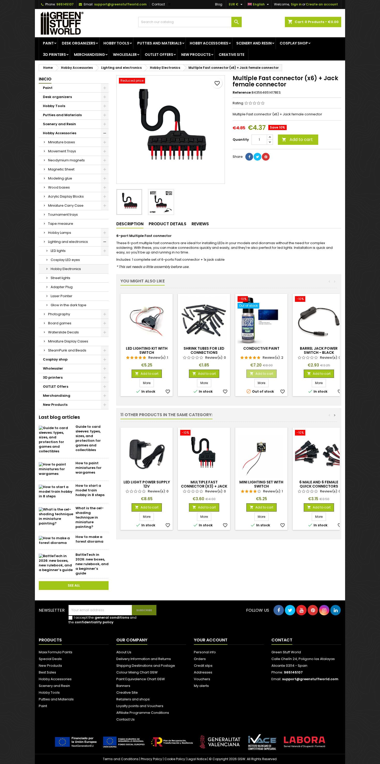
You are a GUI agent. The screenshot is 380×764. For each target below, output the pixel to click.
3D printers (54, 54)
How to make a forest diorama (89, 539)
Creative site (231, 54)
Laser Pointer (61, 296)
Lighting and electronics (68, 241)
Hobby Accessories (209, 43)
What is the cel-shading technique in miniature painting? (89, 517)
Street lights (60, 277)
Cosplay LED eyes (65, 259)
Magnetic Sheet (61, 169)
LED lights (58, 250)
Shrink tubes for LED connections (204, 350)
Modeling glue (60, 178)
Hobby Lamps (59, 232)
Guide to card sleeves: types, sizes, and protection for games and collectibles (88, 438)
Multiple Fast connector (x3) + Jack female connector (204, 486)
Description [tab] (129, 224)
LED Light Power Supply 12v (147, 484)
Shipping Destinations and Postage (145, 665)
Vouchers (202, 679)
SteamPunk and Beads (67, 350)
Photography (59, 314)
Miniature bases (61, 142)
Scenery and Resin (254, 43)
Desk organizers (78, 43)
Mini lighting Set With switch (261, 484)
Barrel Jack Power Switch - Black (319, 350)
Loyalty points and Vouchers (139, 705)
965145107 (65, 4)
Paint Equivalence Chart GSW (140, 679)
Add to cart (297, 140)
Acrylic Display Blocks (66, 196)
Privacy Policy (151, 759)
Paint (48, 43)
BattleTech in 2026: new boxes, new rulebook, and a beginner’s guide (92, 564)
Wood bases (59, 187)
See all (74, 585)
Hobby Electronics (66, 268)
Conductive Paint (261, 348)
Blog (218, 4)
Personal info (205, 652)
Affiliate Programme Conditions (142, 712)
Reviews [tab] (200, 224)
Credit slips (203, 665)
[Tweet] (257, 157)
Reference (242, 92)
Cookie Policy (174, 759)
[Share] (249, 157)
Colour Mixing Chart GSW (137, 672)
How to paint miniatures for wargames (88, 468)
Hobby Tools (116, 43)
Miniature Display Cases (68, 341)
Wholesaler (125, 54)
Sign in (296, 4)
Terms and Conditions (121, 759)
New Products (196, 54)
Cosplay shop (294, 43)
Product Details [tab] (167, 224)
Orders (200, 658)
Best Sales (47, 672)
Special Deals (50, 658)
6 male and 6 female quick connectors (318, 484)
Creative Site (127, 692)
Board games (59, 323)
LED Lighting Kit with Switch (147, 350)
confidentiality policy (94, 622)
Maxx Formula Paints (55, 652)
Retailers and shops (133, 699)
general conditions (112, 617)
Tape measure (60, 223)
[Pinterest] (266, 157)
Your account (210, 640)
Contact (158, 4)
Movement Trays (62, 151)
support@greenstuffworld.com (120, 4)
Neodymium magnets (66, 160)
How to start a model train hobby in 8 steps (89, 490)
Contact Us (125, 719)
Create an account (322, 4)
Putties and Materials (159, 43)
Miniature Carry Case (65, 205)
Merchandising (89, 54)
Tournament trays (63, 214)
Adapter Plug (62, 286)
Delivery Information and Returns (143, 658)
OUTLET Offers (159, 54)
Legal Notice (197, 759)
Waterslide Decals (63, 332)
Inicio (45, 79)
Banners (123, 685)
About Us (123, 652)
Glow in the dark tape (68, 305)
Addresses (203, 672)
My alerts (201, 685)
